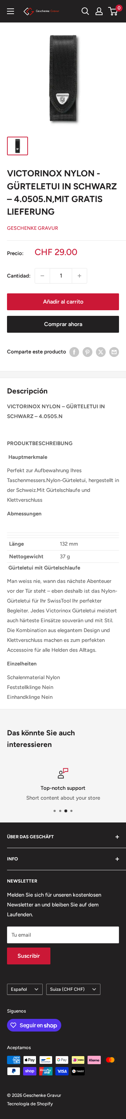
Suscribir (29, 955)
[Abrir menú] (10, 11)
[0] (113, 11)
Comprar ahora (63, 324)
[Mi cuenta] (99, 11)
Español (19, 989)
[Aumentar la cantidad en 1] (79, 275)
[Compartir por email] (114, 352)
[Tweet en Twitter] (101, 352)
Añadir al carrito (63, 301)
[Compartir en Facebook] (74, 352)
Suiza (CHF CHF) (67, 989)
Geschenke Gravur (32, 228)
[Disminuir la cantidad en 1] (42, 275)
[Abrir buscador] (85, 11)
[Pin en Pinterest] (87, 352)
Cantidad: (18, 276)
